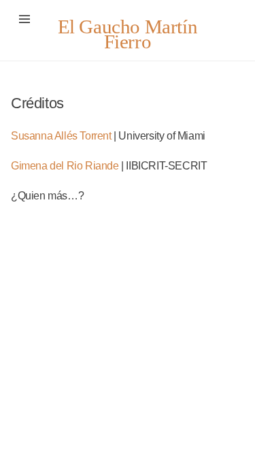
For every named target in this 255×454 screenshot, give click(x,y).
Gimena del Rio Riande (65, 166)
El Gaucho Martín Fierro (128, 34)
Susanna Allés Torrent (61, 136)
